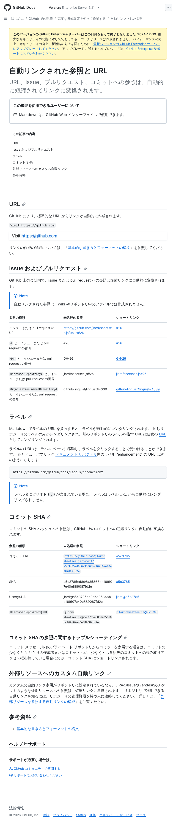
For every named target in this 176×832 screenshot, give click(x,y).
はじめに (17, 18)
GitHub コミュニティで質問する (37, 768)
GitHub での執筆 (41, 18)
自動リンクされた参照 (126, 18)
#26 (119, 328)
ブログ (141, 815)
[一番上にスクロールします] (165, 821)
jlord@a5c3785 (127, 597)
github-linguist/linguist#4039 (138, 389)
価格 (92, 815)
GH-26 (121, 358)
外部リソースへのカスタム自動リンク (57, 673)
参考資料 (20, 717)
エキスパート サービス (115, 815)
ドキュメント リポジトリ (76, 454)
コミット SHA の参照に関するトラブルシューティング (65, 637)
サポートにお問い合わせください (38, 775)
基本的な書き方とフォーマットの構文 (99, 247)
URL (14, 204)
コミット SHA (27, 516)
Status (81, 815)
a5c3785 (123, 556)
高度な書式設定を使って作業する (82, 18)
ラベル (17, 416)
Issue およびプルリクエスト (45, 268)
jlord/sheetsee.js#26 (131, 374)
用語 (46, 815)
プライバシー (62, 815)
